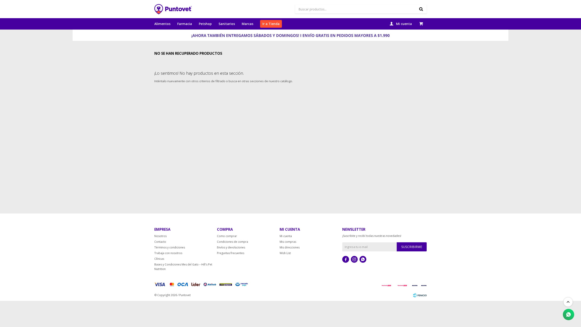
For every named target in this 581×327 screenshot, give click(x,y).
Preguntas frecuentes (230, 253)
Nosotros (160, 236)
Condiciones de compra (232, 242)
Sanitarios (227, 24)
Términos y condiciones (169, 247)
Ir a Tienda (271, 24)
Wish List (285, 253)
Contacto (160, 242)
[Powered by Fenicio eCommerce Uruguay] (420, 295)
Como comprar (227, 236)
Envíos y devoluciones (231, 247)
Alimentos (162, 24)
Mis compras (288, 242)
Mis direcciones (290, 247)
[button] (421, 9)
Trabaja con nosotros (168, 253)
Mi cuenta (286, 236)
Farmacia (184, 24)
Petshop (205, 24)
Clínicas (159, 259)
